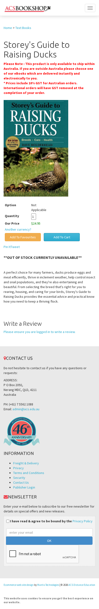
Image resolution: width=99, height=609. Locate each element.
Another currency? (18, 229)
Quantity (15, 216)
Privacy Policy (83, 521)
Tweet (15, 247)
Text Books (23, 28)
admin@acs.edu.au (25, 409)
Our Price (12, 223)
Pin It (7, 247)
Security (19, 477)
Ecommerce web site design (19, 585)
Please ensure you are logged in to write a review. (39, 332)
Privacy (18, 468)
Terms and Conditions (28, 473)
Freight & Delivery (26, 463)
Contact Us (21, 482)
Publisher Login (24, 487)
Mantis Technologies (48, 585)
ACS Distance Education (81, 585)
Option (10, 205)
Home (8, 28)
